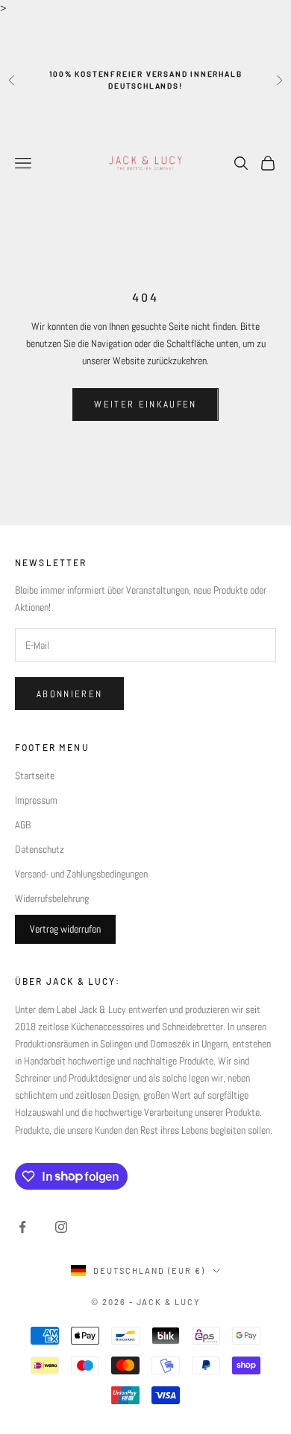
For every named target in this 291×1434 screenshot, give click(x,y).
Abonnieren (69, 694)
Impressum (36, 800)
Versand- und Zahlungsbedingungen (81, 874)
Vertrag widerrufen (65, 929)
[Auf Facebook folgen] (22, 1226)
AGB (23, 824)
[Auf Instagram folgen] (61, 1226)
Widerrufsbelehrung (52, 898)
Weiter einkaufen (145, 404)
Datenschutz (39, 849)
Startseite (34, 775)
